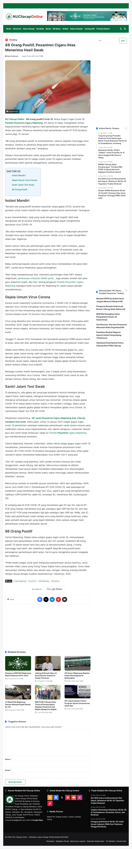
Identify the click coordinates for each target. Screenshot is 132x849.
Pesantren (55, 581)
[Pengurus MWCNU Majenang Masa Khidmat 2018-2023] (18, 663)
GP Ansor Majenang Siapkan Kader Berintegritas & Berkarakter (77, 675)
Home (8, 29)
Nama (8, 759)
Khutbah (40, 29)
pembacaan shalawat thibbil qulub (36, 278)
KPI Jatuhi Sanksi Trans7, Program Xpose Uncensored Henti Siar (77, 703)
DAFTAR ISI (13, 171)
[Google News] (54, 589)
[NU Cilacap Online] (24, 17)
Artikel (65, 29)
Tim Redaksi (110, 841)
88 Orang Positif (19, 189)
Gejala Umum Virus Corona (24, 180)
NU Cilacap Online (14, 119)
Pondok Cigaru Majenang (67, 433)
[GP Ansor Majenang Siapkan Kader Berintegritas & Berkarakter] (77, 663)
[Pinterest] (58, 599)
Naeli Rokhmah (12, 56)
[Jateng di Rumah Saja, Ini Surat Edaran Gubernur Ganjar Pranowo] (48, 663)
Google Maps (37, 820)
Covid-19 (33, 581)
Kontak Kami (121, 841)
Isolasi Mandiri (19, 175)
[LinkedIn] (52, 599)
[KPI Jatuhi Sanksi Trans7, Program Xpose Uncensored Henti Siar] (77, 691)
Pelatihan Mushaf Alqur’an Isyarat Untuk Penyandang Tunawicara (108, 335)
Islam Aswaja (29, 29)
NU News (57, 29)
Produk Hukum (103, 29)
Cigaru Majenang (20, 581)
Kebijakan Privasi (62, 841)
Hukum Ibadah (76, 29)
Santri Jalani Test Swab (23, 185)
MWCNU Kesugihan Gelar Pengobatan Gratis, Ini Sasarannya (108, 317)
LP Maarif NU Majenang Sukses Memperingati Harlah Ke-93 (18, 704)
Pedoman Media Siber (95, 841)
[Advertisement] (47, 626)
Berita (48, 29)
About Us (17, 29)
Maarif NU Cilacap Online (57, 817)
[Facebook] (39, 599)
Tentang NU (90, 29)
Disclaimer (50, 841)
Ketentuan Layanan (78, 841)
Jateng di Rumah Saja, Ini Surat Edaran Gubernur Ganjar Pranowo (46, 675)
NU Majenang (44, 581)
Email (8, 770)
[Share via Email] (64, 599)
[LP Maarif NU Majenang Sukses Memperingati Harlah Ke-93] (18, 692)
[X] (46, 599)
